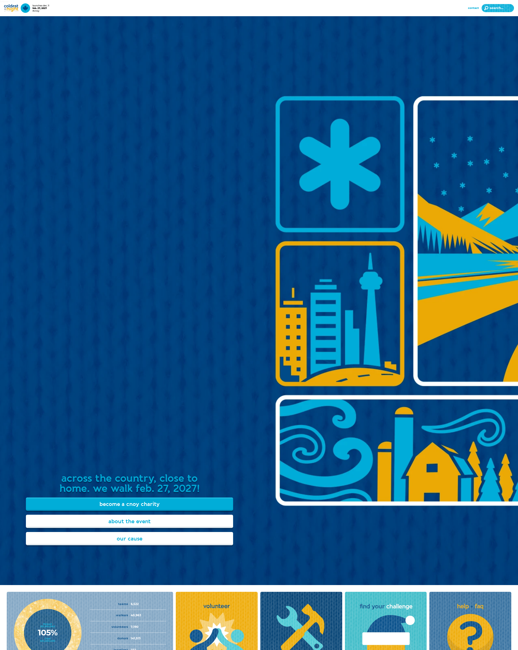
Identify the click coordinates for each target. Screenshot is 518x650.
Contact (473, 8)
